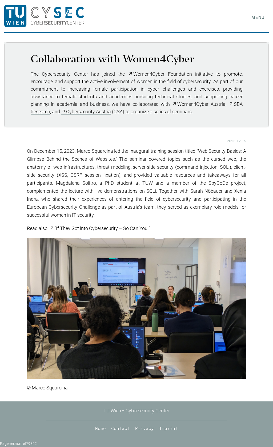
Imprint (168, 428)
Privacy (144, 428)
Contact (120, 428)
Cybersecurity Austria (88, 111)
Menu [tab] (258, 17)
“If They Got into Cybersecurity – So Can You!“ (102, 228)
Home (100, 428)
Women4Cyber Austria (201, 104)
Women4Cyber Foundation (162, 74)
